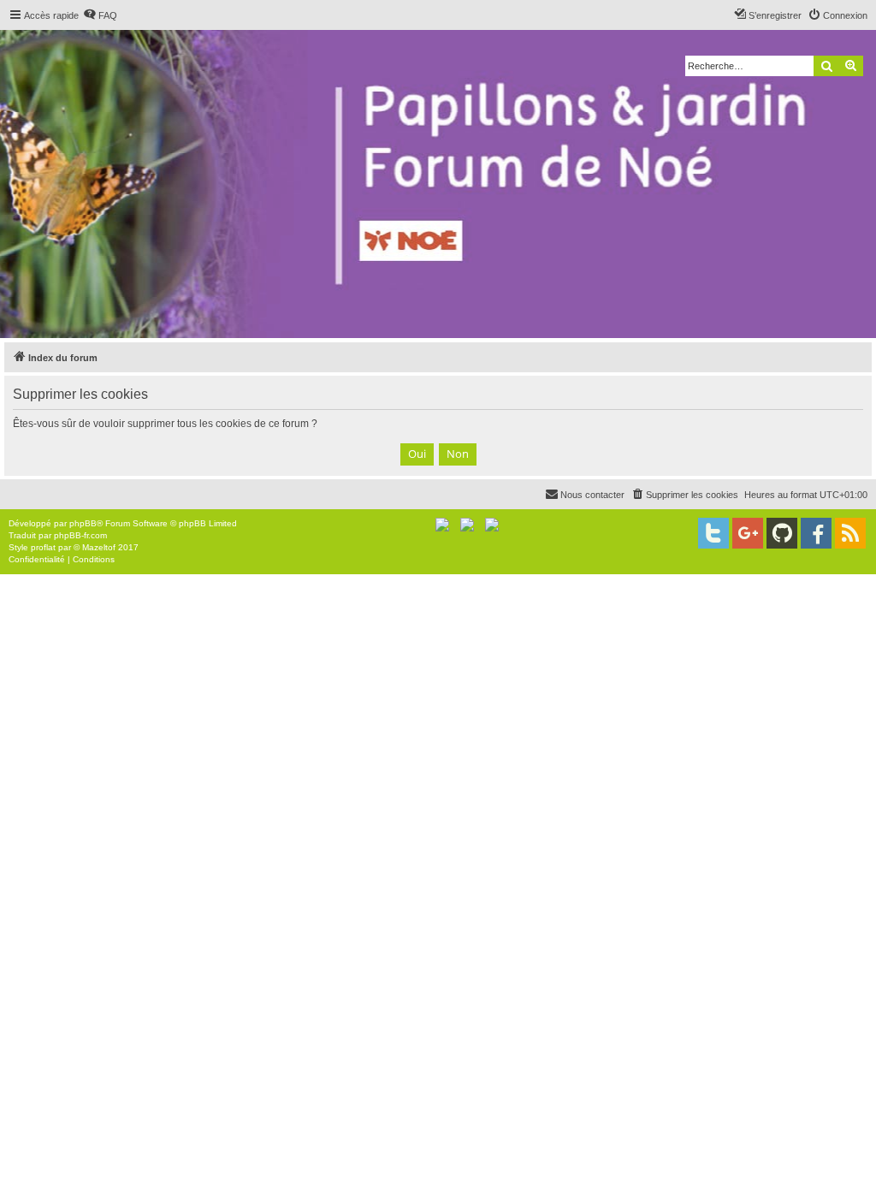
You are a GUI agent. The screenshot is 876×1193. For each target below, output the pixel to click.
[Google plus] (747, 533)
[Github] (781, 533)
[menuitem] (100, 15)
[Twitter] (713, 533)
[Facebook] (816, 533)
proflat (43, 547)
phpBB (83, 523)
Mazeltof (98, 547)
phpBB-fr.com (80, 535)
